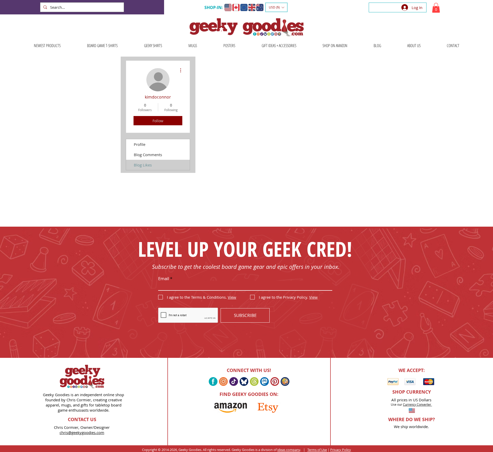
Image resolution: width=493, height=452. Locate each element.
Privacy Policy (340, 449)
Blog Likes (143, 164)
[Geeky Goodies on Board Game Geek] (285, 381)
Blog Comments (148, 154)
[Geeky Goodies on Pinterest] (274, 381)
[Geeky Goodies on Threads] (254, 381)
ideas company (288, 449)
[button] (276, 7)
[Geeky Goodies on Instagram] (223, 381)
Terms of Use (317, 449)
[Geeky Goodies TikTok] (233, 381)
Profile (139, 144)
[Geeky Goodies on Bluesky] (244, 381)
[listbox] (276, 7)
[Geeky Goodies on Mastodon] (264, 381)
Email (163, 278)
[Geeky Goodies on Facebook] (213, 381)
